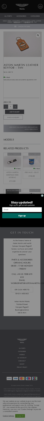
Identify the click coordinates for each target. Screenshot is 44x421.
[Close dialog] (42, 196)
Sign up (22, 215)
